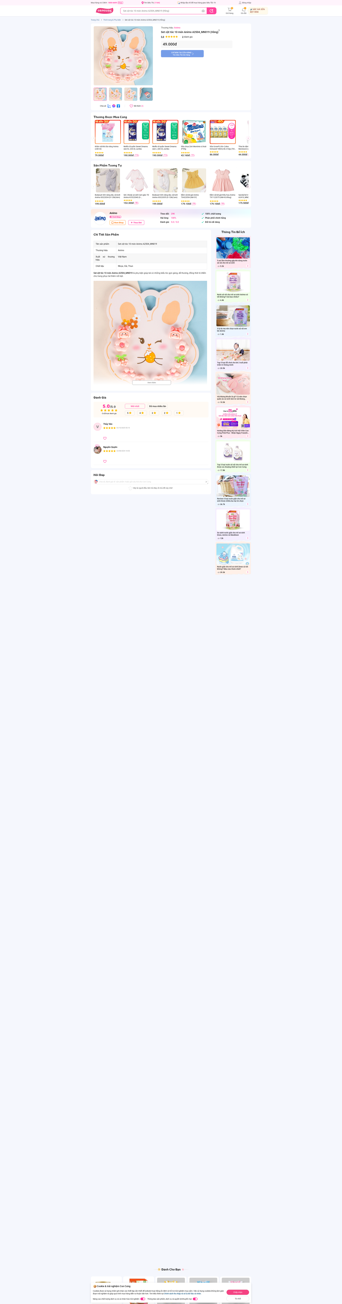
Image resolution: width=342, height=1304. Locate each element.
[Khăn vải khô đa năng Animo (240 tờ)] (108, 132)
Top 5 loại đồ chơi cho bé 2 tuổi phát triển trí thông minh (232, 364)
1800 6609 (112, 3)
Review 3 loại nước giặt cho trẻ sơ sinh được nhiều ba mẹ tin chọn (231, 500)
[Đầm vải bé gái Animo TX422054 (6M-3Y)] (194, 180)
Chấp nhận (237, 1292)
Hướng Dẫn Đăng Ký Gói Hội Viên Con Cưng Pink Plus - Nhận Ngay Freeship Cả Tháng (233, 432)
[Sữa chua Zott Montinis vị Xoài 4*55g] (194, 132)
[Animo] (100, 218)
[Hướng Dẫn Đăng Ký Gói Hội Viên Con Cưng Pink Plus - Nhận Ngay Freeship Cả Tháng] (247, 436)
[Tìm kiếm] (211, 11)
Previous (94, 140)
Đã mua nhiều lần (157, 406)
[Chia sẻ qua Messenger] (113, 106)
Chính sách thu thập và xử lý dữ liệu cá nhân (182, 1294)
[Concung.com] (104, 11)
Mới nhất (135, 406)
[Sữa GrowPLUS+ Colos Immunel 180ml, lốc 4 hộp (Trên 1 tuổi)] (219, 132)
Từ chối (238, 1299)
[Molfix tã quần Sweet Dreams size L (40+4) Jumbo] (161, 132)
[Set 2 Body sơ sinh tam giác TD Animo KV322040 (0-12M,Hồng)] (137, 180)
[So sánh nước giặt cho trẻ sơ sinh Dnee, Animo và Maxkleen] (247, 538)
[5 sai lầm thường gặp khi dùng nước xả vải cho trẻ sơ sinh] (247, 266)
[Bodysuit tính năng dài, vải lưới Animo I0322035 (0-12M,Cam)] (165, 180)
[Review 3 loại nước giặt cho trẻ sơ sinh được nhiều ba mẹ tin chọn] (247, 504)
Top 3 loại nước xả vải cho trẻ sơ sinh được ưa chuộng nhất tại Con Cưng (232, 466)
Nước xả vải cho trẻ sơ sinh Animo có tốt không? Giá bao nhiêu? (232, 295)
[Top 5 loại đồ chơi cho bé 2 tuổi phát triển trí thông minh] (247, 368)
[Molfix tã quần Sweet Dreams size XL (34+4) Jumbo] (133, 132)
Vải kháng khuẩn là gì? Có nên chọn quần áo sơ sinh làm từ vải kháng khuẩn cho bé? (232, 398)
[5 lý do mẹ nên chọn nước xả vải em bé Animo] (247, 334)
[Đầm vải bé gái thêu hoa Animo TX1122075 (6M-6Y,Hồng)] (223, 180)
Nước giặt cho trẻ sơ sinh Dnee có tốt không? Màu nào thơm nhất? (232, 568)
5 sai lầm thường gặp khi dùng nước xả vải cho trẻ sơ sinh (232, 261)
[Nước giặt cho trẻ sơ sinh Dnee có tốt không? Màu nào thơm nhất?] (247, 572)
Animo (177, 27)
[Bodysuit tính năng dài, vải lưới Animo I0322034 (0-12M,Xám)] (108, 180)
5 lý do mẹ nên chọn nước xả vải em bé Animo (232, 330)
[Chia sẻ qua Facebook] (118, 106)
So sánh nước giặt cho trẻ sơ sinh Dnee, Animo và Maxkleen (231, 534)
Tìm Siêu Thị (152, 3)
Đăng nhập (246, 3)
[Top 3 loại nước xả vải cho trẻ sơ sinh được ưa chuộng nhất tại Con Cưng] (247, 470)
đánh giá (177, 37)
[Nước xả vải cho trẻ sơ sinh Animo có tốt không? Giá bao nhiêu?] (247, 300)
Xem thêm (151, 383)
